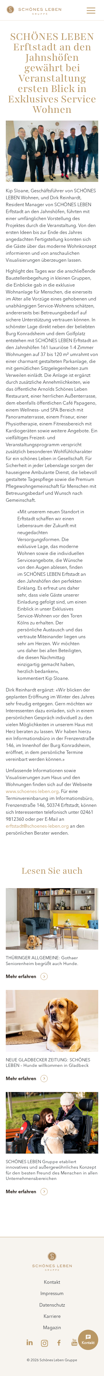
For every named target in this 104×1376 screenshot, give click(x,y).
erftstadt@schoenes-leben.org (37, 826)
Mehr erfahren (21, 977)
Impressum (52, 1294)
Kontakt (52, 1282)
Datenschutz (52, 1305)
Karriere (52, 1316)
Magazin (52, 1328)
